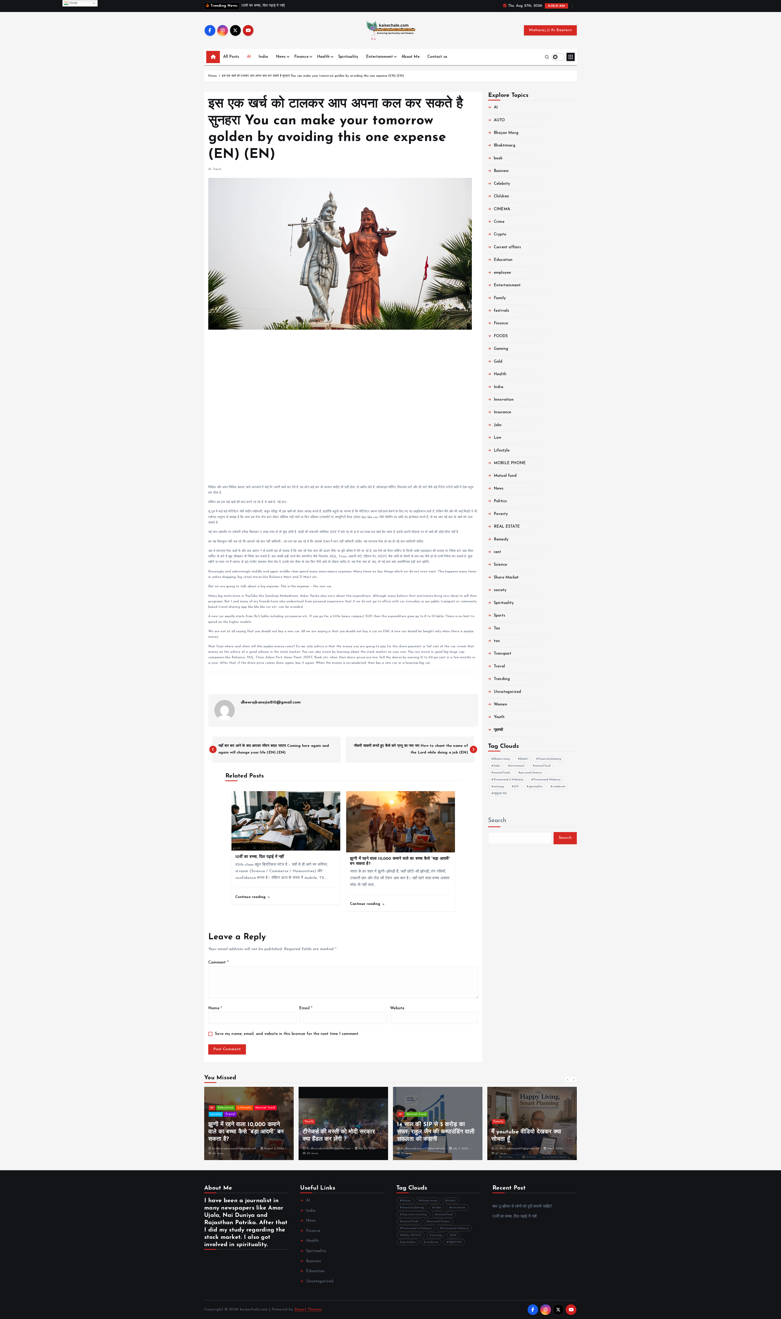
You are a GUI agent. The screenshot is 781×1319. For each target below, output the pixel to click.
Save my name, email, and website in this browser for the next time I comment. (287, 1034)
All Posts (231, 57)
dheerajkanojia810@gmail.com (271, 702)
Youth (499, 717)
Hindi (73, 3)
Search (497, 821)
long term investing (414, 1214)
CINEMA (502, 209)
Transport (503, 654)
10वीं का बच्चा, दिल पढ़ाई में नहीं (514, 1216)
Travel (217, 169)
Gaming (501, 349)
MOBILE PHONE (510, 463)
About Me (410, 57)
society (500, 590)
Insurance (502, 412)
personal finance (531, 772)
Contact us (437, 57)
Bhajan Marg (506, 133)
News (281, 57)
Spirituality (348, 57)
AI (249, 57)
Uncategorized (507, 692)
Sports (499, 616)
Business (501, 171)
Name (215, 1008)
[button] (568, 1079)
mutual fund (542, 765)
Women (500, 705)
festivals (501, 311)
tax (497, 641)
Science (500, 565)
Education (503, 260)
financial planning (549, 758)
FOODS (501, 336)
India (263, 57)
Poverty (501, 514)
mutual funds (502, 772)
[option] (249, 1123)
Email (305, 1008)
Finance (301, 57)
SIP (516, 786)
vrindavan (559, 786)
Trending (502, 679)
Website (397, 1008)
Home (212, 76)
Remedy (501, 539)
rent (497, 552)
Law (498, 438)
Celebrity (502, 184)
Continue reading (251, 897)
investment (517, 765)
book (498, 158)
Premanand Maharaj (546, 779)
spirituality (535, 786)
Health (323, 57)
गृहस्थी (498, 730)
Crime (499, 222)
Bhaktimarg (504, 146)
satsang (499, 786)
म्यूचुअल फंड (500, 793)
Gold (498, 362)
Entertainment (379, 57)
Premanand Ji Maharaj (508, 779)
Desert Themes (308, 1309)
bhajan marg (502, 758)
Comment (218, 963)
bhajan (406, 1200)
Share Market (506, 578)
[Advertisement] (330, 407)
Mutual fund (505, 476)
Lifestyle (502, 451)
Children (501, 196)
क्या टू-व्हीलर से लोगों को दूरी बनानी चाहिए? (522, 1207)
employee (502, 273)
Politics (500, 501)
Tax (497, 628)
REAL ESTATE (507, 527)
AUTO (499, 120)
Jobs (498, 425)
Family (500, 298)
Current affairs (507, 247)
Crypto (500, 234)
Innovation (504, 400)
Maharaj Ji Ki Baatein (550, 30)
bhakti (524, 758)
